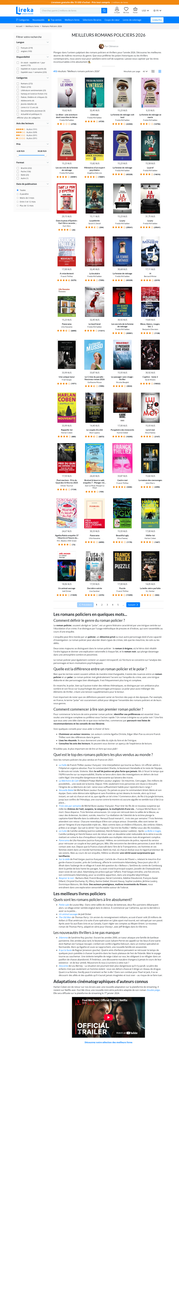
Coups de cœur (112, 19)
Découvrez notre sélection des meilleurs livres (108, 1042)
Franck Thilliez (67, 276)
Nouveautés (38, 19)
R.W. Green (72, 541)
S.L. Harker (150, 591)
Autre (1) (24, 178)
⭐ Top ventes (55, 19)
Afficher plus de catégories (28, 117)
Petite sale (64, 904)
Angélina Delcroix (94, 173)
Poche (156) (26, 171)
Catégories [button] (23, 19)
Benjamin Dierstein (150, 329)
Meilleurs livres (72, 19)
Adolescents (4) (27, 100)
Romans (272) (27, 83)
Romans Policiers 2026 (52, 26)
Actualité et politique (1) (31, 114)
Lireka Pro (157, 20)
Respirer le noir (66, 878)
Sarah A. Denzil (94, 223)
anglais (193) (26, 51)
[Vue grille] (160, 71)
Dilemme (63, 937)
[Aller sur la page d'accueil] (24, 10)
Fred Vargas (67, 380)
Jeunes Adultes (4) (29, 104)
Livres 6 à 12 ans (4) (29, 107)
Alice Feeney (150, 433)
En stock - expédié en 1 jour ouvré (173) (33, 64)
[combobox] (70, 10)
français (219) (27, 48)
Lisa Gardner (94, 591)
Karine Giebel (122, 433)
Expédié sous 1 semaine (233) (34, 72)
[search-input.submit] (104, 10)
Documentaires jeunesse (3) (33, 111)
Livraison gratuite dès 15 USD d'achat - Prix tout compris (80, 2)
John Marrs (150, 483)
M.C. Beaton (62, 541)
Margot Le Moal (98, 486)
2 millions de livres (120, 2)
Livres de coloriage (132, 19)
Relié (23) (25, 175)
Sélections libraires (92, 19)
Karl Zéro (67, 226)
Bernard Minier (150, 276)
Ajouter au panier (66, 105)
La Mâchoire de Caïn (69, 780)
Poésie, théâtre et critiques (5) (34, 97)
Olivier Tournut (66, 485)
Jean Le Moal (90, 485)
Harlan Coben (66, 433)
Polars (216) (26, 87)
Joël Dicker (66, 591)
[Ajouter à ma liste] (76, 79)
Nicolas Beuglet (122, 382)
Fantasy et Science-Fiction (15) (34, 94)
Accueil (19, 26)
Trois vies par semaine (70, 805)
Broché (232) (26, 168)
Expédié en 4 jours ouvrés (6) (33, 69)
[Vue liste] (153, 71)
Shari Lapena (94, 433)
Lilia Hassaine (66, 327)
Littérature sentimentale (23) (33, 90)
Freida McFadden (67, 120)
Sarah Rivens (150, 380)
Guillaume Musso (95, 382)
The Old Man (65, 917)
